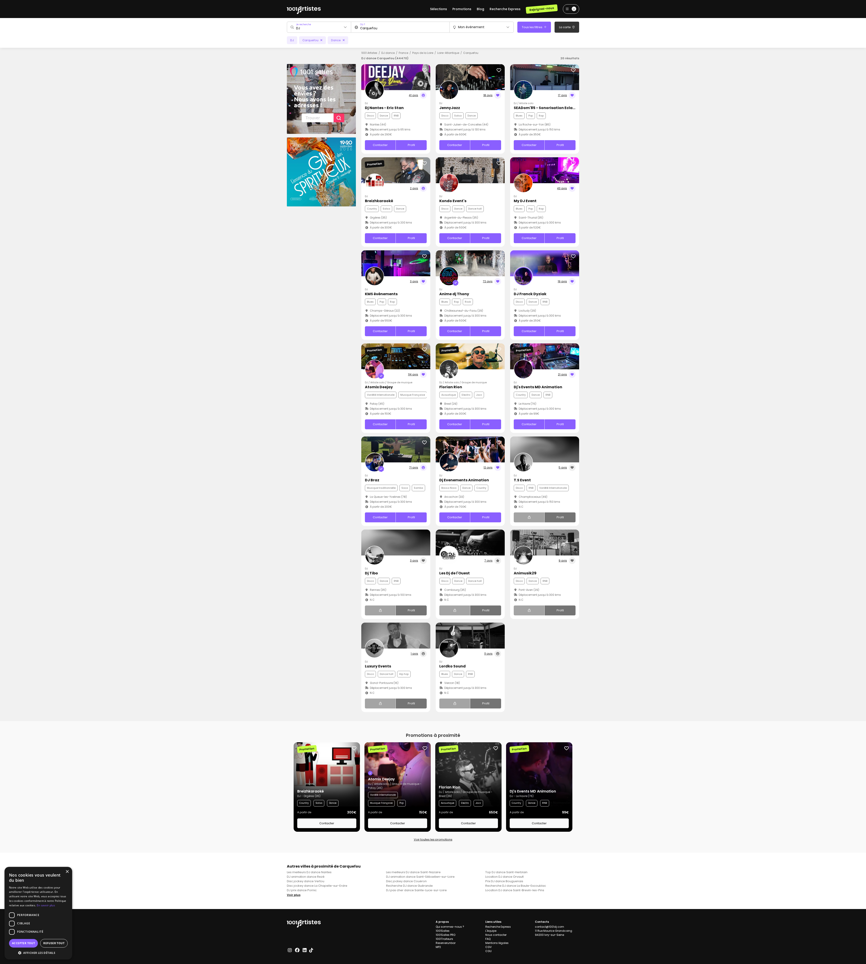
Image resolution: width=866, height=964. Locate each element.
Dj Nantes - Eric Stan (384, 107)
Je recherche (303, 24)
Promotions (461, 9)
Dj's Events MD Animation (538, 387)
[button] (38, 952)
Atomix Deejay (379, 387)
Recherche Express (505, 9)
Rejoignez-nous (541, 9)
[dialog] (38, 913)
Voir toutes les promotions (433, 839)
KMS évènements (381, 294)
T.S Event (522, 480)
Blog (480, 9)
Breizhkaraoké (379, 200)
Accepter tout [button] (23, 943)
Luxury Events (378, 666)
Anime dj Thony (454, 294)
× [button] (67, 871)
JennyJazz (449, 107)
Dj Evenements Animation (464, 480)
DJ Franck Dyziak (530, 294)
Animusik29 (525, 573)
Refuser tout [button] (53, 943)
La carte (565, 27)
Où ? (362, 24)
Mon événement (471, 27)
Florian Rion (450, 387)
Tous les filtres (532, 27)
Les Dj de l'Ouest (454, 573)
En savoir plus (46, 905)
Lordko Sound (452, 666)
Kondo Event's (452, 200)
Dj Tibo (371, 573)
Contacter (380, 145)
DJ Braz (372, 480)
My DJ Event (525, 200)
